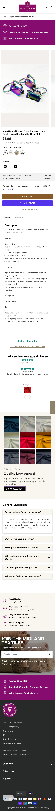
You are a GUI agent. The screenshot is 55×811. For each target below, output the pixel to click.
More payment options (27, 209)
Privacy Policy (8, 664)
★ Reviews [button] (53, 407)
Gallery (7, 217)
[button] (4, 6)
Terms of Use (37, 661)
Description (18, 217)
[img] (27, 359)
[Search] (47, 6)
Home (5, 17)
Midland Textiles (26, 808)
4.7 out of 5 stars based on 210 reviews (27, 346)
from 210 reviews (27, 363)
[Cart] (51, 6)
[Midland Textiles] (27, 6)
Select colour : (12, 147)
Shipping (17, 143)
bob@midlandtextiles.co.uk (18, 754)
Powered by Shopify (41, 808)
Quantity (6, 161)
